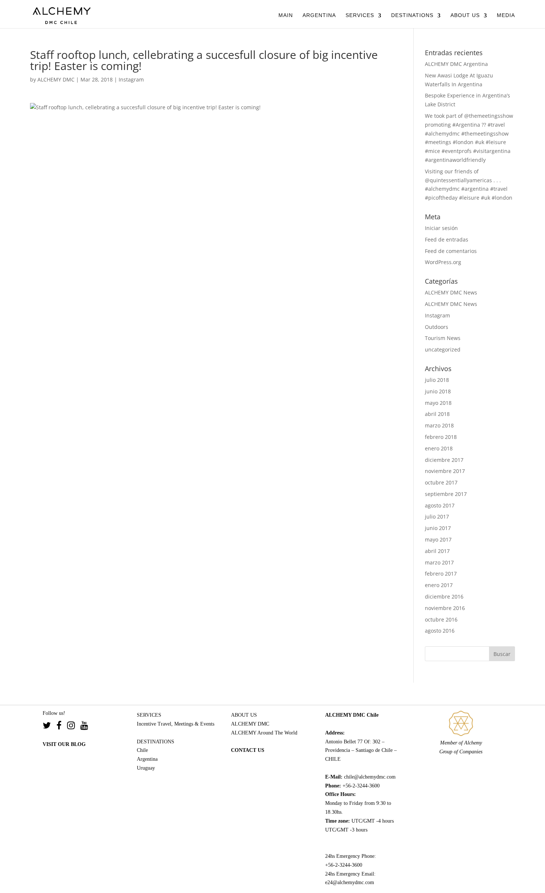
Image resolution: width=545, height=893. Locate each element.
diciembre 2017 (444, 459)
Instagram (131, 79)
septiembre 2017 (446, 493)
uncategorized (442, 349)
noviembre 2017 (445, 470)
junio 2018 (438, 391)
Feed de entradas (446, 239)
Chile (142, 750)
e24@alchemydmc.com (349, 882)
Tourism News (442, 337)
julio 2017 (437, 516)
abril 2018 (437, 413)
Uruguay (146, 768)
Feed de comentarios (451, 250)
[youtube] (84, 726)
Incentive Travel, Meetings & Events (175, 724)
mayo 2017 (438, 539)
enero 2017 (439, 585)
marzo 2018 (439, 425)
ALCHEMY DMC (56, 79)
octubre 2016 (441, 619)
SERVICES (360, 15)
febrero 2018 (441, 436)
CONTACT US (247, 750)
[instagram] (73, 726)
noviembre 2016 (445, 608)
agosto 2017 (440, 505)
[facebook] (61, 726)
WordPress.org (443, 262)
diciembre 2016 (444, 596)
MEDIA (506, 15)
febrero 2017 (441, 573)
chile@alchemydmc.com (370, 777)
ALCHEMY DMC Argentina (456, 63)
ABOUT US (465, 15)
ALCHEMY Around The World (264, 733)
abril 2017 (437, 550)
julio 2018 (437, 379)
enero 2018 (439, 448)
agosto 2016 (440, 630)
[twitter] (49, 726)
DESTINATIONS (412, 15)
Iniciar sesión (441, 227)
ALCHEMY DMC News (451, 292)
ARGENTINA (319, 15)
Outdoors (436, 326)
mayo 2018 (438, 402)
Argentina (147, 759)
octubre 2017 (441, 482)
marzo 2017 (439, 562)
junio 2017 (438, 528)
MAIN (285, 15)
